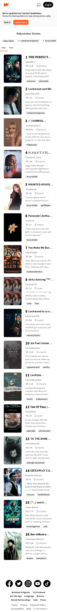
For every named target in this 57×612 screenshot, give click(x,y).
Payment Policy (38, 605)
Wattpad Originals (21, 592)
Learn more (21, 22)
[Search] (39, 5)
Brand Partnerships (21, 600)
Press (43, 600)
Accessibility (17, 608)
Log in (48, 4)
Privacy (24, 605)
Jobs (35, 600)
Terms (14, 605)
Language (29, 596)
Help (28, 608)
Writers (40, 596)
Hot (4, 47)
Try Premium (39, 592)
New (11, 47)
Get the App (16, 596)
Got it (7, 22)
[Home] (19, 5)
